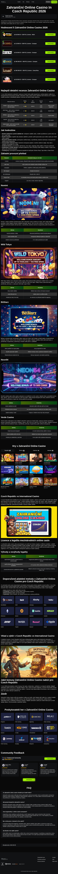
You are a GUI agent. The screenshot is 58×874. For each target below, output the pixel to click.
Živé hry (21, 450)
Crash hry (35, 450)
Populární (7, 450)
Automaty (49, 450)
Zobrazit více (29, 779)
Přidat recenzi (50, 758)
